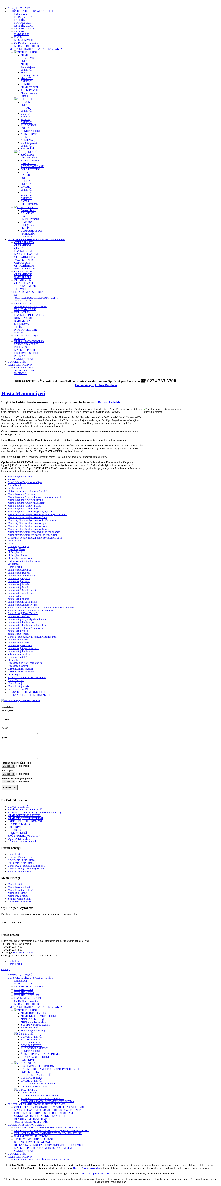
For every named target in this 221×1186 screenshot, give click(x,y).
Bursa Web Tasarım (22, 952)
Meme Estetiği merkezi (19, 686)
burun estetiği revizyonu (20, 645)
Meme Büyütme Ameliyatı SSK (24, 508)
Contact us (13, 961)
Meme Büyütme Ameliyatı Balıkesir (26, 502)
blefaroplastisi (15, 552)
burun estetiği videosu (19, 581)
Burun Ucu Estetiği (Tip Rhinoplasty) (27, 865)
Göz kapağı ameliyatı (18, 546)
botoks (11, 543)
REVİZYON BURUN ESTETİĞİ (26, 809)
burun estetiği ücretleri (19, 584)
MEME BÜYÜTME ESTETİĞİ (24, 815)
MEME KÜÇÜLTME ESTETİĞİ (25, 818)
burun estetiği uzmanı (19, 642)
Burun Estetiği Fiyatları (20, 871)
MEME (12, 479)
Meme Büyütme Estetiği (20, 476)
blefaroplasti (14, 660)
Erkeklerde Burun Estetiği (21, 862)
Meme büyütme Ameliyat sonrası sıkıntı (28, 526)
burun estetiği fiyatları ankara (22, 601)
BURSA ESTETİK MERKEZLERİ (26, 692)
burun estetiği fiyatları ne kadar (23, 648)
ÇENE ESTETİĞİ (17, 832)
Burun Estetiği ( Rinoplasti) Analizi (26, 868)
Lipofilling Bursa (16, 549)
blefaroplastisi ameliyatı (20, 558)
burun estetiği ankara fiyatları (22, 604)
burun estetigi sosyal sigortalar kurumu (27, 619)
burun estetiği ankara (18, 598)
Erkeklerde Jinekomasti (20, 901)
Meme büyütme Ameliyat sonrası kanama (29, 529)
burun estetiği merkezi (19, 639)
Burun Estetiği (15, 566)
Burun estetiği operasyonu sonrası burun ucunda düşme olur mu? (41, 607)
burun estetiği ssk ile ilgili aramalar (25, 628)
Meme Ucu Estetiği (18, 895)
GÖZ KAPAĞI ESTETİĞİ (22, 841)
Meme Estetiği (15, 683)
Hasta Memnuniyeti (23, 393)
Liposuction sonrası (18, 665)
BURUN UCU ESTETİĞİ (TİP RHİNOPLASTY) (34, 812)
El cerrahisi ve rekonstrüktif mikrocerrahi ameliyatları (35, 537)
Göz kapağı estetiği (17, 657)
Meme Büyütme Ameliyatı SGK (24, 505)
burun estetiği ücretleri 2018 (22, 593)
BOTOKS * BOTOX (19, 824)
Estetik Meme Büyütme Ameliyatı (25, 482)
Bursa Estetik (109, 402)
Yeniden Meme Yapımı (19, 898)
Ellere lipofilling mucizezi (21, 671)
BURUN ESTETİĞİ (18, 806)
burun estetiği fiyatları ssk (21, 651)
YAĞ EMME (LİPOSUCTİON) (24, 835)
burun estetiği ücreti (18, 587)
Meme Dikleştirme (17, 892)
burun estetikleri (16, 596)
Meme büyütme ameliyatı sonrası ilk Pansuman (32, 520)
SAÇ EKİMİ (14, 827)
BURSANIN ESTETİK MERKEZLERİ (29, 695)
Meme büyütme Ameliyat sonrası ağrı (27, 523)
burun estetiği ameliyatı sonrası (23, 575)
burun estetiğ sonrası (18, 633)
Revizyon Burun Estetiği (20, 857)
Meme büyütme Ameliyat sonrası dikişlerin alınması (34, 531)
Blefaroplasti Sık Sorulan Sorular (24, 561)
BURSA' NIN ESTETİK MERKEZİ (27, 677)
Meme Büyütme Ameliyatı (21, 494)
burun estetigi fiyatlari (19, 578)
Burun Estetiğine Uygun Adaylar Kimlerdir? (31, 610)
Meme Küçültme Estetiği (20, 890)
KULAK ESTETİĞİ (18, 830)
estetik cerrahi (15, 488)
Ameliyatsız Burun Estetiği (21, 859)
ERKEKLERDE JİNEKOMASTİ (25, 821)
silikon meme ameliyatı (19, 654)
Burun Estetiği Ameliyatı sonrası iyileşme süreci (32, 636)
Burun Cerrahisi (16, 680)
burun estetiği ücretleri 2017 (22, 590)
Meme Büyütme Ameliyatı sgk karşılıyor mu (30, 511)
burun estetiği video (18, 630)
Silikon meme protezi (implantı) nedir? (27, 491)
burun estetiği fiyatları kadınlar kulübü (27, 625)
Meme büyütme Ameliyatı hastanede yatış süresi (32, 534)
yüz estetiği (13, 564)
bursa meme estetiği (18, 689)
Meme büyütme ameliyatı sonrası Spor (27, 517)
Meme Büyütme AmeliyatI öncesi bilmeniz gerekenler (35, 497)
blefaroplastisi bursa (18, 555)
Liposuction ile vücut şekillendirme (26, 662)
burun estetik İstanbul (19, 572)
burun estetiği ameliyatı (19, 569)
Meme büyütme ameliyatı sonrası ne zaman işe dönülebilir (37, 514)
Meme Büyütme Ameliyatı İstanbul (26, 499)
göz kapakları (15, 540)
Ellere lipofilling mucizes (20, 668)
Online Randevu (106, 385)
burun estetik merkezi (19, 616)
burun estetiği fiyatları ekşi (21, 622)
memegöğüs (14, 674)
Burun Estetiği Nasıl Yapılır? (23, 613)
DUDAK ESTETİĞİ (19, 838)
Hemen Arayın (84, 385)
